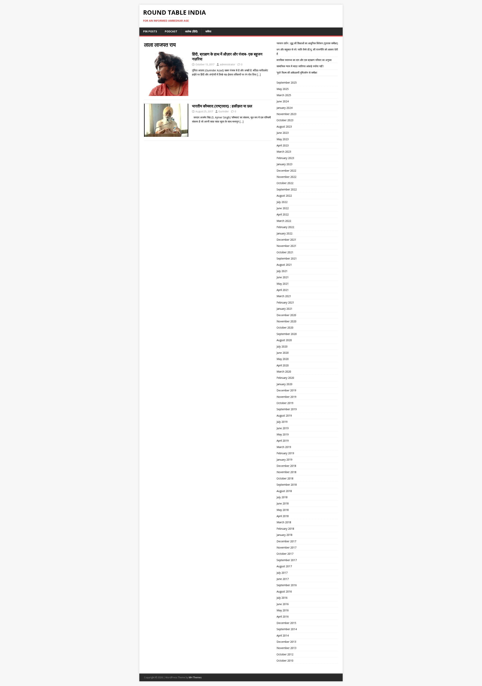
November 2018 (286, 472)
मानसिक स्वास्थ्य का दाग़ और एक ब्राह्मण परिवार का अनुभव (304, 60)
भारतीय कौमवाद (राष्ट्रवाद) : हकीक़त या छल (222, 106)
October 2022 (285, 183)
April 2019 (283, 440)
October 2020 (285, 327)
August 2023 (284, 126)
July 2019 (282, 422)
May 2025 (283, 89)
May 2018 (283, 510)
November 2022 (286, 177)
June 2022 (283, 208)
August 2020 (284, 340)
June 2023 (283, 133)
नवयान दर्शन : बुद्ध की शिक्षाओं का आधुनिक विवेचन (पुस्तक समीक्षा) (307, 43)
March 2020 (284, 371)
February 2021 (285, 302)
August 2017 (284, 566)
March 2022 (284, 221)
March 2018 (284, 522)
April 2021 (283, 290)
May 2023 (283, 139)
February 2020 (285, 378)
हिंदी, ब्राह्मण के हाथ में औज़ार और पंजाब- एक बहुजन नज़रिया (227, 57)
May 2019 (283, 434)
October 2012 (285, 654)
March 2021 (284, 296)
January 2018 (284, 535)
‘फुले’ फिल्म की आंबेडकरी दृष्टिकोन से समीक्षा (297, 72)
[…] (259, 74)
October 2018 (285, 478)
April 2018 (283, 516)
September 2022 (287, 189)
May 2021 (283, 283)
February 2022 (285, 227)
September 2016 (287, 585)
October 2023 (285, 120)
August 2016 (284, 591)
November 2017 (286, 547)
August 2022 (284, 195)
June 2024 (283, 101)
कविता (208, 31)
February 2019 (285, 453)
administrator (227, 64)
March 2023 (284, 151)
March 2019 (284, 447)
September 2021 (287, 258)
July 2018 (282, 497)
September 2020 (287, 334)
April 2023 (283, 145)
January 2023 (284, 164)
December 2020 (286, 315)
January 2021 (284, 308)
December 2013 (286, 641)
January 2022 (284, 233)
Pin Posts (150, 31)
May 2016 (283, 610)
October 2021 (285, 252)
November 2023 (286, 114)
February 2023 (285, 158)
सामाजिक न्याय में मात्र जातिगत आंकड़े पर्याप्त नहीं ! (300, 66)
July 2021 (282, 271)
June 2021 (283, 277)
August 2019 (284, 415)
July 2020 (282, 346)
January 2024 (284, 108)
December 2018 (286, 466)
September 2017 (287, 560)
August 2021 (284, 264)
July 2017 (282, 572)
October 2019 (285, 403)
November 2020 (286, 321)
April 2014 (283, 635)
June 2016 (283, 604)
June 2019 (283, 428)
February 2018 (285, 528)
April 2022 (283, 214)
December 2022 (286, 170)
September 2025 (287, 82)
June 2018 (283, 503)
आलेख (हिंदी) (191, 31)
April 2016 (283, 616)
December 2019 (286, 390)
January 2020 (284, 384)
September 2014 (287, 629)
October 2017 (285, 553)
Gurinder (223, 111)
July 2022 (282, 202)
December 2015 (286, 623)
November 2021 (286, 246)
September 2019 (287, 409)
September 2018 (287, 484)
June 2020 (283, 352)
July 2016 (282, 597)
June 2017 (283, 579)
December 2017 (286, 541)
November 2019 (286, 397)
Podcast (171, 31)
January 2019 (284, 459)
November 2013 (286, 648)
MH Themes (195, 677)
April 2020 (283, 365)
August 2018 (284, 491)
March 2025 (284, 95)
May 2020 (283, 359)
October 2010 (285, 660)
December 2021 (286, 239)
